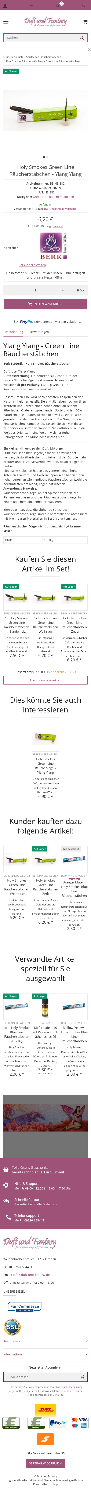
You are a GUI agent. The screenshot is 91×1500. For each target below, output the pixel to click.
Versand (58, 226)
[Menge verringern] (7, 290)
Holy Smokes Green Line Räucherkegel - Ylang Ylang (45, 765)
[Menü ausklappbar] (5, 21)
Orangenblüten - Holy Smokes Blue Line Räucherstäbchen (74, 889)
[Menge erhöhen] (62, 290)
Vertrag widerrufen (45, 1463)
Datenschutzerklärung (69, 1387)
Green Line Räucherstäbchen (53, 197)
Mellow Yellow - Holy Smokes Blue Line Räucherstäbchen (74, 1034)
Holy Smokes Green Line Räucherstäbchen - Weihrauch (16, 887)
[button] (31, 6)
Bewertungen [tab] (39, 332)
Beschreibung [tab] (13, 332)
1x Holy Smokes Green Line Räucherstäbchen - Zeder (74, 624)
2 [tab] (47, 157)
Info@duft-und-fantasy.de (31, 1275)
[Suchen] (83, 38)
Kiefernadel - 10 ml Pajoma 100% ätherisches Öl (45, 1032)
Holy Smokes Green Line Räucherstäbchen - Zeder (45, 887)
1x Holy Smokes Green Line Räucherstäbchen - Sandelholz (16, 624)
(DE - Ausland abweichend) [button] (60, 209)
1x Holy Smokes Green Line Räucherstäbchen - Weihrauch (45, 624)
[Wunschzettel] (83, 6)
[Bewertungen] (74, 879)
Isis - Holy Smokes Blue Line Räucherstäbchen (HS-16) (17, 1034)
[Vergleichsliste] (57, 6)
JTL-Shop (53, 1484)
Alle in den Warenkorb (45, 680)
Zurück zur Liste (14, 57)
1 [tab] (44, 157)
